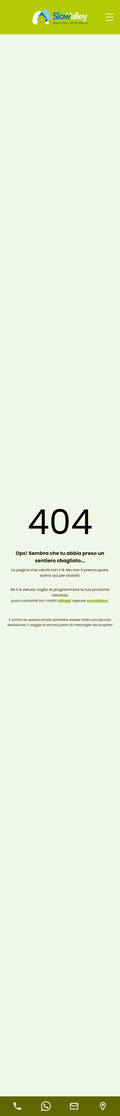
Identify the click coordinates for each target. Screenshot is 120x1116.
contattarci (97, 600)
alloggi (64, 600)
